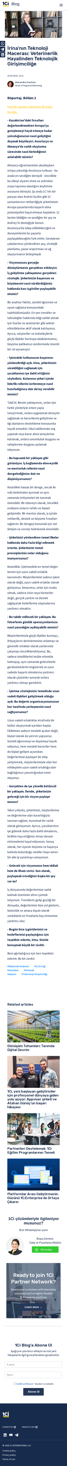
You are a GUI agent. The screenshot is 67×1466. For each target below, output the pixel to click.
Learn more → (33, 1307)
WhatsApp (46, 1249)
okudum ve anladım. (35, 1383)
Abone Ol (33, 1391)
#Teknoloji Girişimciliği (34, 974)
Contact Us (7, 1426)
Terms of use (8, 1459)
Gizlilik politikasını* (25, 1383)
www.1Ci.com (28, 1426)
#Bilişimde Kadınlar (18, 966)
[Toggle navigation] (61, 5)
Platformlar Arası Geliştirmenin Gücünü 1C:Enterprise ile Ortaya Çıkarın (33, 1198)
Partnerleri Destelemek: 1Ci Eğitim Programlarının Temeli (31, 1150)
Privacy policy (9, 1455)
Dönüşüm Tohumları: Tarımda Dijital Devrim (30, 1048)
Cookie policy (9, 1450)
